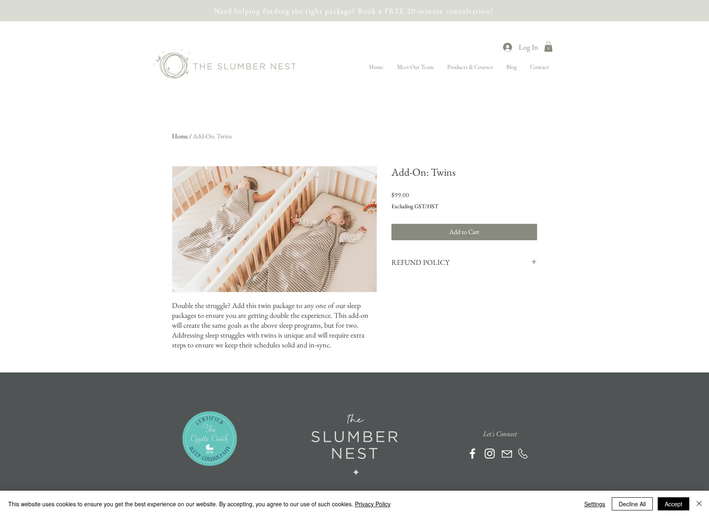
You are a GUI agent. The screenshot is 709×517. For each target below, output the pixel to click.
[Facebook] (472, 453)
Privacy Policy (373, 504)
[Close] (699, 503)
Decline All (632, 504)
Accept (673, 504)
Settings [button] (594, 504)
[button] (548, 46)
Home (180, 136)
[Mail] (507, 454)
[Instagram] (489, 453)
